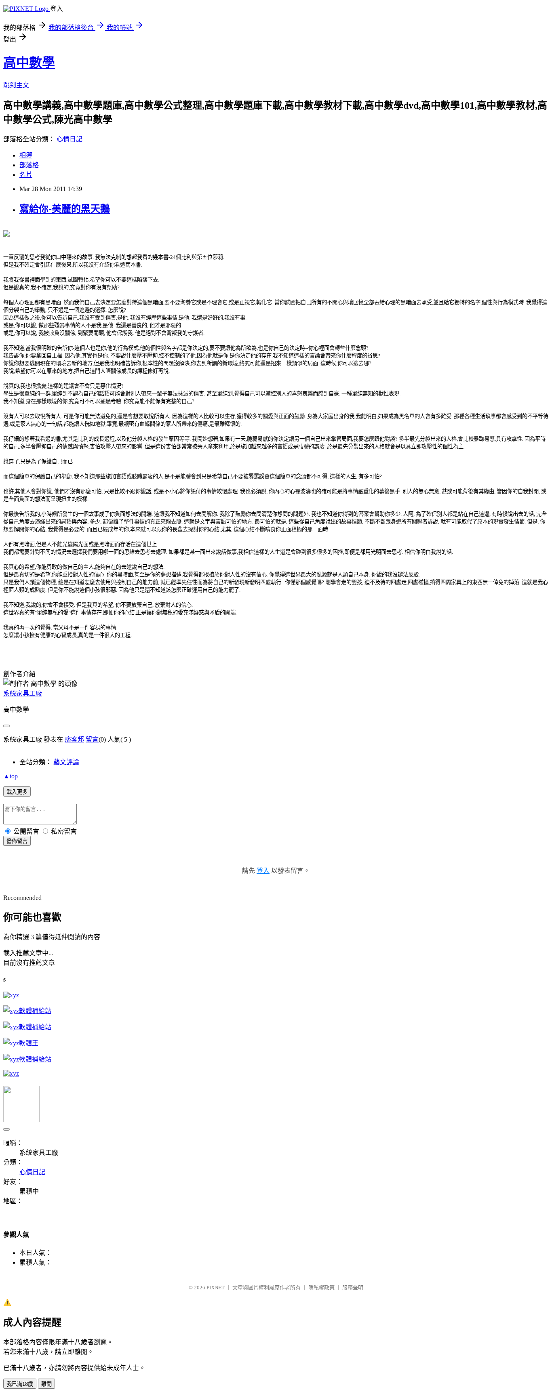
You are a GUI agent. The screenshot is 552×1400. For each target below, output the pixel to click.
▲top (10, 776)
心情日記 (69, 139)
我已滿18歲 (19, 1384)
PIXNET (215, 1287)
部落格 (29, 165)
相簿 (25, 155)
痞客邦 (74, 739)
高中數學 (29, 62)
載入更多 (16, 792)
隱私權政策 (321, 1287)
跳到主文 (16, 85)
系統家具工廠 (22, 693)
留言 (92, 739)
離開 (46, 1384)
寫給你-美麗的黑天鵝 (64, 209)
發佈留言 (16, 841)
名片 (25, 174)
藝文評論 (66, 762)
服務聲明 (352, 1287)
